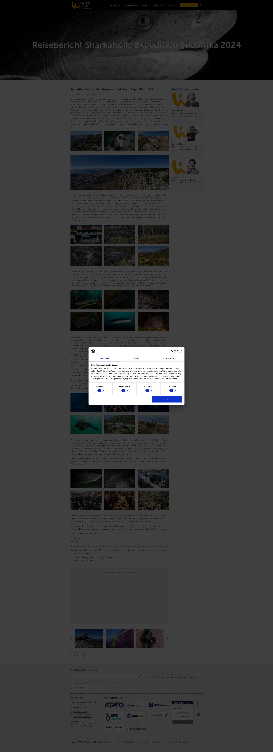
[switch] (124, 390)
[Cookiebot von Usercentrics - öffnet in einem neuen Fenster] (172, 351)
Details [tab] (136, 358)
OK (167, 399)
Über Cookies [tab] (168, 358)
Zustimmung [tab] (104, 358)
